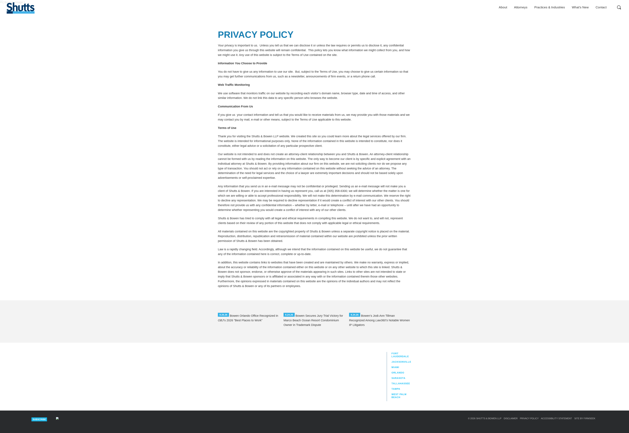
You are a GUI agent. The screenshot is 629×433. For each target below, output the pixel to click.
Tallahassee (400, 383)
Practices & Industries (549, 7)
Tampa (395, 389)
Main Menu (312, 1)
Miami (395, 367)
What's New (580, 7)
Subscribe (39, 419)
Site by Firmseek (584, 418)
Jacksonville (401, 362)
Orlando (397, 372)
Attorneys (520, 7)
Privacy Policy (529, 418)
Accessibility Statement (556, 418)
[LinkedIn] (69, 419)
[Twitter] (80, 419)
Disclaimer (511, 418)
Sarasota (398, 378)
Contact (601, 7)
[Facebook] (92, 419)
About (503, 7)
